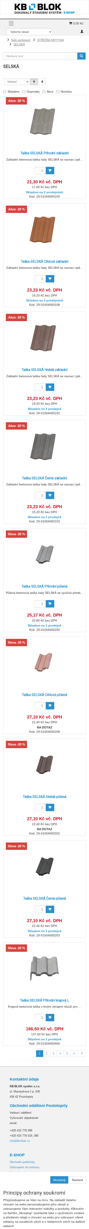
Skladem (13, 91)
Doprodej (33, 91)
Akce (50, 91)
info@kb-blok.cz (20, 1140)
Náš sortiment (20, 40)
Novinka (66, 91)
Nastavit (77, 1180)
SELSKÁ (19, 44)
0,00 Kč (77, 23)
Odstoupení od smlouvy (25, 1167)
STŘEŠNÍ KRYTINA (50, 40)
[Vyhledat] (81, 56)
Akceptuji (59, 1180)
